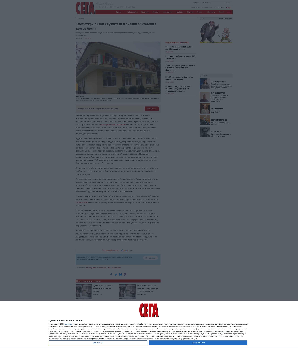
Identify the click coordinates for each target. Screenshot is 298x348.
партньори (68, 324)
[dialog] (149, 324)
